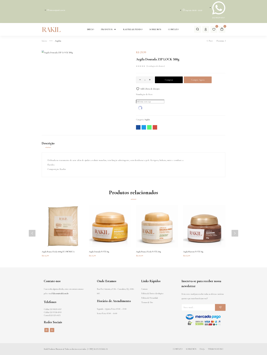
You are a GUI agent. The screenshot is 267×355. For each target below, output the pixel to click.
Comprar (169, 79)
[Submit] (220, 307)
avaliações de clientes (155, 66)
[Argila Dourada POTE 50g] (110, 226)
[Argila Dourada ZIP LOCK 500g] (138, 127)
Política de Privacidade (149, 298)
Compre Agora (197, 79)
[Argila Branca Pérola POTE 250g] (157, 226)
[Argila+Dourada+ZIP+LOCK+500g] (144, 127)
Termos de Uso (147, 302)
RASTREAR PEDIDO (133, 29)
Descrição (48, 143)
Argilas (58, 40)
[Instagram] (46, 330)
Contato (144, 289)
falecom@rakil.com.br (61, 293)
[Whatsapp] (52, 330)
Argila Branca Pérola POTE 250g (148, 252)
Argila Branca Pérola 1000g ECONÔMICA (58, 252)
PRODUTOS (107, 29)
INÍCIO (90, 29)
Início (44, 40)
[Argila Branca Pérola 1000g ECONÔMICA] (63, 226)
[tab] (51, 146)
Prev (211, 40)
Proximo (220, 40)
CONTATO (173, 29)
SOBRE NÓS (155, 29)
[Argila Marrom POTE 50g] (204, 226)
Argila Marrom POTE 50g (193, 252)
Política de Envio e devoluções (152, 293)
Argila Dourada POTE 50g (99, 252)
